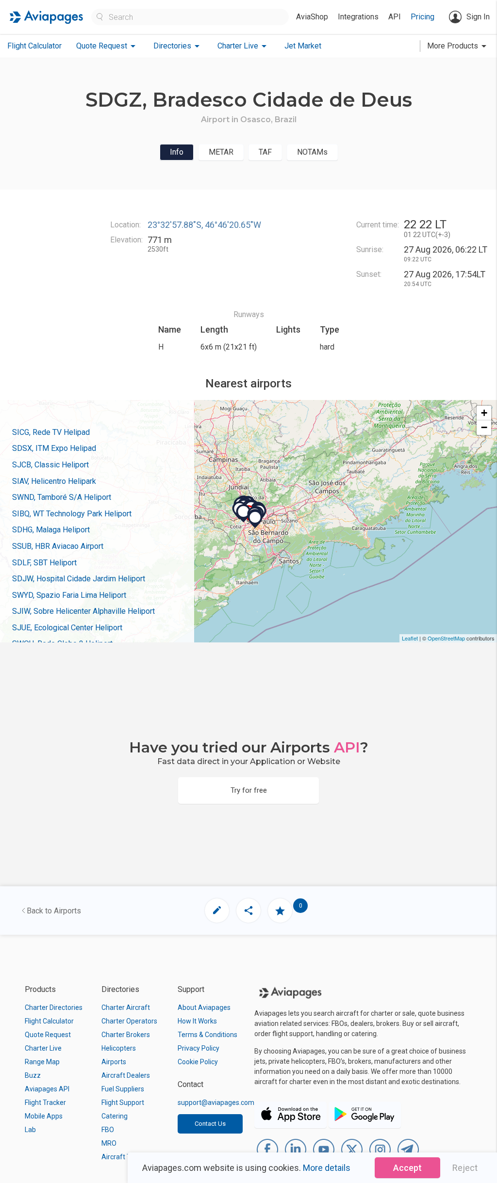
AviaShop (312, 16)
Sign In (478, 16)
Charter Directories (54, 1007)
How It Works (197, 1021)
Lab (30, 1130)
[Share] (248, 910)
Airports (113, 1062)
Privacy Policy (198, 1048)
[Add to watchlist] (280, 910)
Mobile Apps (44, 1116)
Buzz (33, 1075)
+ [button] (484, 413)
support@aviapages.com (216, 1102)
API (394, 16)
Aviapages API (47, 1089)
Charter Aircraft (125, 1007)
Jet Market (302, 45)
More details (326, 1168)
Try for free (249, 790)
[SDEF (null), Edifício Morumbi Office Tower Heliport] (255, 519)
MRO (108, 1143)
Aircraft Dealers (125, 1075)
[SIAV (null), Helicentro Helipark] (243, 513)
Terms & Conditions (207, 1035)
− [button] (484, 427)
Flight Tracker (45, 1102)
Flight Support (122, 1102)
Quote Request (48, 1035)
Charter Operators (129, 1021)
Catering (114, 1116)
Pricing (422, 16)
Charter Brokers (125, 1035)
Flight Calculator (34, 45)
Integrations (358, 16)
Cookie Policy (198, 1062)
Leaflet (410, 638)
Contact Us (210, 1123)
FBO (107, 1130)
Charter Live (43, 1048)
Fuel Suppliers (122, 1089)
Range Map (42, 1062)
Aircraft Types (123, 1157)
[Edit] (217, 910)
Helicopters (118, 1048)
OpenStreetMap (446, 638)
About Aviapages (204, 1007)
